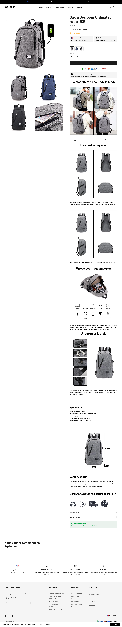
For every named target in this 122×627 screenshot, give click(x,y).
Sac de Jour (72, 25)
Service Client (92, 601)
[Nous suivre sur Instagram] (13, 616)
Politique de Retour (54, 598)
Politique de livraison (76, 604)
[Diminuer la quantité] (72, 56)
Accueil (41, 7)
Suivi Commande (60, 7)
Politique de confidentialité (56, 596)
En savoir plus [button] (47, 624)
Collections (48, 7)
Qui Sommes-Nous (53, 591)
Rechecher (74, 606)
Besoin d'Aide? (70, 7)
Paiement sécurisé (53, 604)
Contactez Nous (75, 596)
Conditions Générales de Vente (56, 593)
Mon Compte (80, 7)
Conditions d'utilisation (55, 606)
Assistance (92, 605)
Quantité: (72, 53)
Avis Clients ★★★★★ (76, 593)
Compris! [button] (115, 624)
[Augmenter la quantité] (78, 56)
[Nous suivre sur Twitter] (9, 616)
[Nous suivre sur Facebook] (5, 616)
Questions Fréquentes (76, 598)
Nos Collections (75, 601)
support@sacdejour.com (85, 525)
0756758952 (94, 525)
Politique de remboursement (56, 609)
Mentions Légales (53, 601)
